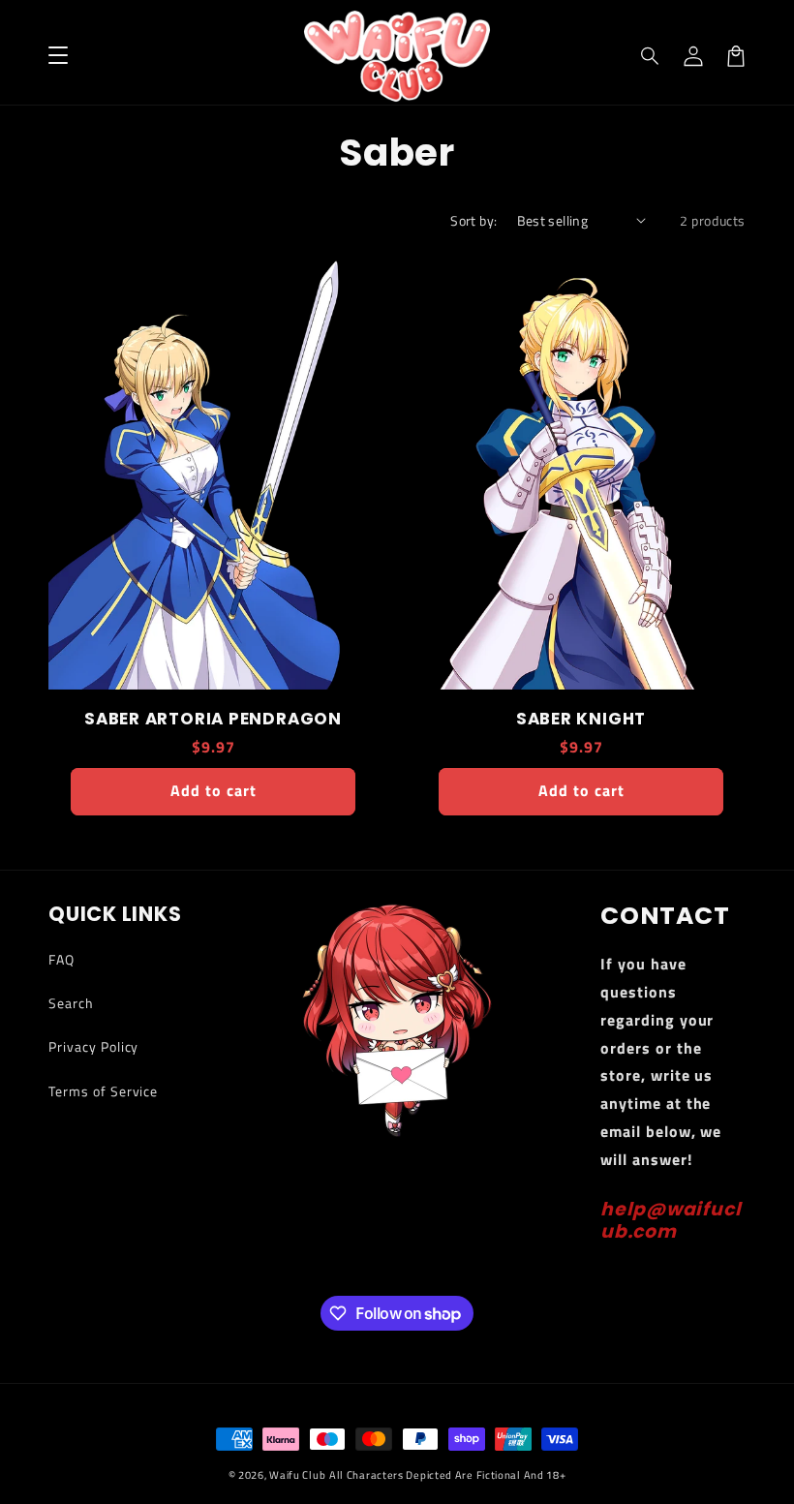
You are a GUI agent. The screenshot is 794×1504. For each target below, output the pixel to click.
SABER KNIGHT (581, 719)
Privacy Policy (93, 1046)
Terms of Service (103, 1091)
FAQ (61, 959)
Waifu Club (297, 1475)
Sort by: (473, 220)
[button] (650, 56)
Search (71, 1003)
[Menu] (58, 56)
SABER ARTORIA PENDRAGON (213, 719)
